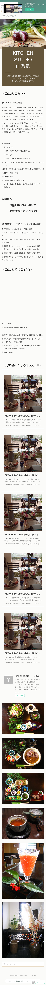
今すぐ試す (30, 10)
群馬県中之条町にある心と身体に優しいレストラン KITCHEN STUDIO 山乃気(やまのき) (9, 16)
